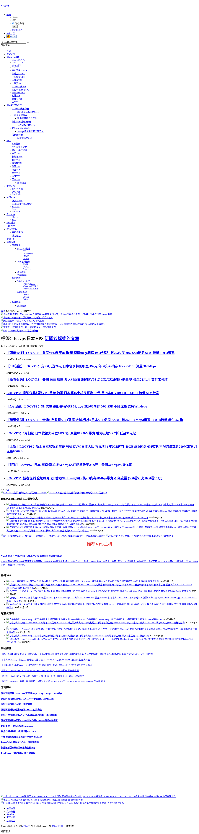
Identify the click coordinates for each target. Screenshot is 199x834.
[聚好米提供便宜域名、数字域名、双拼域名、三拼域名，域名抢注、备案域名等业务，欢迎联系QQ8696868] (53, 536)
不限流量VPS (18, 77)
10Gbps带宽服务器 (21, 128)
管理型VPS (17, 99)
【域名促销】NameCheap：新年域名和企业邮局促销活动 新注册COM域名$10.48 (124, 619)
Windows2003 (29, 284)
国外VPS (16, 176)
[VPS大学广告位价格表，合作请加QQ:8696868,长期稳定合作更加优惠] (140, 536)
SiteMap (10, 814)
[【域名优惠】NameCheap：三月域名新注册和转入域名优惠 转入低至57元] (42, 636)
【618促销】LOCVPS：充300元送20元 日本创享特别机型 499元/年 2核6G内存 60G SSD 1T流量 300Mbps (81, 366)
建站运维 (10, 242)
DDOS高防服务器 (20, 108)
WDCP (26, 267)
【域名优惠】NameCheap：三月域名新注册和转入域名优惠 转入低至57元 (114, 636)
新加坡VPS (17, 157)
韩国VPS (16, 160)
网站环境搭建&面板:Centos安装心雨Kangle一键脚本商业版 (29, 720)
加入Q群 (10, 33)
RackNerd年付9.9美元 (22, 204)
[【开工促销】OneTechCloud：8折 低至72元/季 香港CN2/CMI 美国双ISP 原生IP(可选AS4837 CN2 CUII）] (56, 639)
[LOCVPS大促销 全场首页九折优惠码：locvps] (24, 492)
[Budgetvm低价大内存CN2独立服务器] (19, 330)
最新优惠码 (17, 232)
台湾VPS (16, 153)
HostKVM (16, 194)
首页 (8, 51)
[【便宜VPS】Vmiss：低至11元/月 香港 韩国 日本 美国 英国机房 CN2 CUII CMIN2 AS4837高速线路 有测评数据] (60, 585)
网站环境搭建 (23, 249)
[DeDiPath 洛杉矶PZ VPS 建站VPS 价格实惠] (22, 321)
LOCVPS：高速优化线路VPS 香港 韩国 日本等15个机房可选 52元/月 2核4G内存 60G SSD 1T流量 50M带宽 (82, 393)
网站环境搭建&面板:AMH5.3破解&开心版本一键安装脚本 (29, 715)
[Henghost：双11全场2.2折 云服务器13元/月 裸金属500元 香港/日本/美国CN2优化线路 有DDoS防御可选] (56, 604)
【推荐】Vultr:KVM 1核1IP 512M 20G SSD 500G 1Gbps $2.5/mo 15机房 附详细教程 (40, 670)
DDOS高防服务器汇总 (28, 112)
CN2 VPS (16, 65)
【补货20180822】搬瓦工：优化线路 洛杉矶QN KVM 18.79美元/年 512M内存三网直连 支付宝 (45, 660)
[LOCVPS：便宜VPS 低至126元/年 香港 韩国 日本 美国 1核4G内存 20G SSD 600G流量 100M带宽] (53, 591)
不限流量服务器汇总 (27, 118)
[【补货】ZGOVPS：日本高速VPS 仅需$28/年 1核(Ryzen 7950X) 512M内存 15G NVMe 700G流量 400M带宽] (58, 598)
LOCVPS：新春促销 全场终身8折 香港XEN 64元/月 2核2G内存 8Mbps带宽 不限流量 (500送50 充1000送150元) (84, 478)
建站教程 (21, 272)
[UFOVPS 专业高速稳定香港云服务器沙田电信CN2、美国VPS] (77, 492)
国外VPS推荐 (12, 57)
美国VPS (10, 197)
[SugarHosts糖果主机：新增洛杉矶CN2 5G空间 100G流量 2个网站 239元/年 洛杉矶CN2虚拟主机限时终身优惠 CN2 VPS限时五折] (62, 803)
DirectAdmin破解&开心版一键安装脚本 (20, 742)
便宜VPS (10, 54)
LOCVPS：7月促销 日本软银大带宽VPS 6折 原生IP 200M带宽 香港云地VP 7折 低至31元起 (71, 433)
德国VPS (16, 166)
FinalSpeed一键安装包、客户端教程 (18, 753)
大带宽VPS (17, 83)
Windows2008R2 (30, 286)
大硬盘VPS (17, 80)
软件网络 (16, 302)
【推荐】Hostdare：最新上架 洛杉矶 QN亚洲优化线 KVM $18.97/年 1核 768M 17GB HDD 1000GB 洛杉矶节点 (53, 681)
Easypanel (27, 269)
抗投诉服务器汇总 (26, 125)
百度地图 (10, 817)
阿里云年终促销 (19, 147)
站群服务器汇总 (24, 138)
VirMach (15, 206)
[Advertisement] (82, 776)
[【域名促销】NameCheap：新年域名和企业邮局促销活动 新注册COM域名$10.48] (46, 619)
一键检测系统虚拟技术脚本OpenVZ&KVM (21, 737)
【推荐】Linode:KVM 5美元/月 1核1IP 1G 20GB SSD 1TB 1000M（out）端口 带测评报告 (42, 676)
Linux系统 (22, 292)
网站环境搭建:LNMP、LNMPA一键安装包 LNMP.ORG (28, 699)
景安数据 (21, 183)
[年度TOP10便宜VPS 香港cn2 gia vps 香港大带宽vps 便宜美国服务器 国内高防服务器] (42, 800)
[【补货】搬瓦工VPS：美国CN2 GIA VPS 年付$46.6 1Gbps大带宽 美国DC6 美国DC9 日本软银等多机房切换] (58, 511)
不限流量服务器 (19, 115)
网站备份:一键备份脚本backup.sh (17, 726)
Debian (26, 299)
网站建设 (16, 245)
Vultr (14, 209)
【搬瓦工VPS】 (58, 826)
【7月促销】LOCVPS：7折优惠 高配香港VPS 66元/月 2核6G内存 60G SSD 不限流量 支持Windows (76, 406)
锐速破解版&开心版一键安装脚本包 (18, 747)
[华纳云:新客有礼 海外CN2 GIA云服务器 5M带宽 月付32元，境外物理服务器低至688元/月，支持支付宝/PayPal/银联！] (58, 314)
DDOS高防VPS (19, 86)
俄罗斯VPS (17, 163)
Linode (15, 217)
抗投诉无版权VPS (20, 90)
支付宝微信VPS (19, 70)
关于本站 (10, 808)
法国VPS (16, 170)
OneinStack (28, 254)
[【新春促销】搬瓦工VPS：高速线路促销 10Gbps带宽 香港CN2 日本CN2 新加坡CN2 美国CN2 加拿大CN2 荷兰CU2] (62, 504)
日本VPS (10, 214)
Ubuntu (26, 297)
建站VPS (16, 95)
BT (24, 251)
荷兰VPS (16, 173)
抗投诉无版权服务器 (21, 121)
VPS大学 (5, 6)
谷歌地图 (10, 820)
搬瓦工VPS (17, 200)
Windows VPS (18, 92)
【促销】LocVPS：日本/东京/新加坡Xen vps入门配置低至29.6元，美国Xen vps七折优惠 (69, 465)
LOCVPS (16, 192)
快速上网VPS (18, 73)
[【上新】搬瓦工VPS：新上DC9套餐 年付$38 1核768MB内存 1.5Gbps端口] (42, 517)
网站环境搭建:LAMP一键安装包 (16, 704)
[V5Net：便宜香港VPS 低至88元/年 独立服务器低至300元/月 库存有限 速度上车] (45, 581)
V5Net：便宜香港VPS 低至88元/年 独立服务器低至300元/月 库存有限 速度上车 (121, 581)
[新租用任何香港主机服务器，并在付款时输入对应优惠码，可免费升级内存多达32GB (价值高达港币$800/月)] (53, 324)
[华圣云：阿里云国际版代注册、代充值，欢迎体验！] (27, 317)
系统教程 (16, 278)
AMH (25, 264)
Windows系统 (23, 281)
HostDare (16, 211)
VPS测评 (10, 222)
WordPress (22, 275)
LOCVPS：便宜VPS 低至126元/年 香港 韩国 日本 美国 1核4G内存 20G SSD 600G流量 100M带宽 (145, 591)
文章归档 (10, 812)
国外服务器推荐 (14, 105)
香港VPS (10, 186)
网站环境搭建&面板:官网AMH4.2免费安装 (21, 709)
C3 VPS (15, 67)
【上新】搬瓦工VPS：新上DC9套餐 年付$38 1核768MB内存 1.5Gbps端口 (113, 517)
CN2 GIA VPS (18, 60)
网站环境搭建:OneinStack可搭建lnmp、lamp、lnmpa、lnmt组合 (31, 693)
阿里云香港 (17, 189)
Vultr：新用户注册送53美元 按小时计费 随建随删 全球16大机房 (31, 556)
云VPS (15, 102)
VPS (8, 140)
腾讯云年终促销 (19, 150)
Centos (26, 294)
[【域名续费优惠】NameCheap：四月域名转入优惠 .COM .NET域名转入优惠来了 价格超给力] (51, 622)
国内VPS (16, 179)
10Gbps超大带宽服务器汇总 (30, 131)
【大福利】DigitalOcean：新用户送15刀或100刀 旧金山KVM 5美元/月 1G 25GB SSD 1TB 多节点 (46, 665)
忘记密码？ (17, 30)
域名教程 (16, 235)
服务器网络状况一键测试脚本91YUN (18, 731)
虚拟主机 (10, 239)
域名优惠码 (11, 229)
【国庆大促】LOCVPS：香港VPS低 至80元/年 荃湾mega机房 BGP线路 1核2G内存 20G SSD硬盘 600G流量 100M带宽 (90, 353)
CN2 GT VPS (18, 62)
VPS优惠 (16, 143)
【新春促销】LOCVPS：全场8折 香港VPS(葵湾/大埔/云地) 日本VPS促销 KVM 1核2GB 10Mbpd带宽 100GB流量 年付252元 (94, 420)
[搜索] (28, 42)
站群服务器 (17, 135)
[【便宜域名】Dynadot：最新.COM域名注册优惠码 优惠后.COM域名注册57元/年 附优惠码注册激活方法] (56, 629)
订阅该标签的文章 (62, 338)
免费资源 (21, 306)
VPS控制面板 (23, 262)
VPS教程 (10, 226)
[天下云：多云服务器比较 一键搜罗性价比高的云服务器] (28, 327)
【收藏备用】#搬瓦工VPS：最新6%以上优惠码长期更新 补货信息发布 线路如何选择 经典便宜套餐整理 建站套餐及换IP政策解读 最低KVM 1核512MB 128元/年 (77, 654)
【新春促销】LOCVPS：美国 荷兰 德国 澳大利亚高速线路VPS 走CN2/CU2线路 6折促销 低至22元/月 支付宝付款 (87, 379)
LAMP (26, 258)
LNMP (26, 256)
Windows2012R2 (30, 289)
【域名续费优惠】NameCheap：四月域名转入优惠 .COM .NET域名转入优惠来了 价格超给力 (141, 622)
